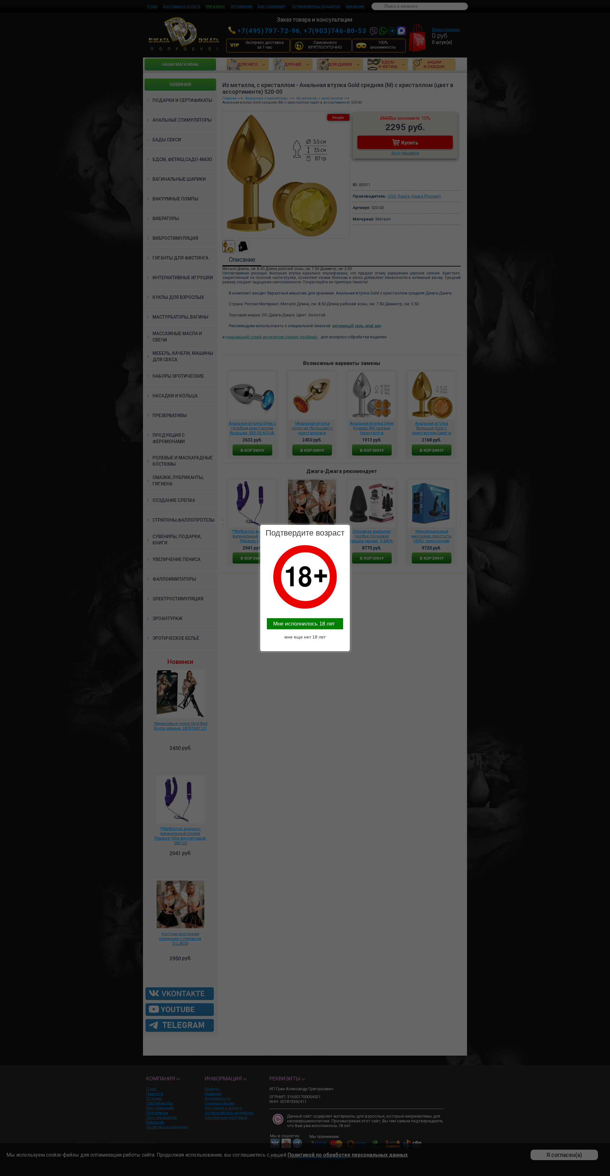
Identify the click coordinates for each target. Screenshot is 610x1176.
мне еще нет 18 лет (305, 636)
